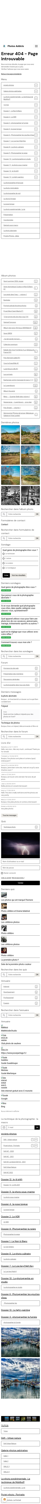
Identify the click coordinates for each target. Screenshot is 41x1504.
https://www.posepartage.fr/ (14, 1053)
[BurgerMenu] (36, 46)
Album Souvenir (20, 391)
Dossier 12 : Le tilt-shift (12, 1185)
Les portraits (20, 374)
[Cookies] (4, 1499)
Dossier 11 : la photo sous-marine (15, 165)
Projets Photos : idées (11, 236)
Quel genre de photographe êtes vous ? (18, 587)
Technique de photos (10, 723)
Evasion (20, 1003)
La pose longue (9, 204)
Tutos (6, 1431)
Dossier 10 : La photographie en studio (17, 159)
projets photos (9, 85)
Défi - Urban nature (10, 1140)
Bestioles (20, 300)
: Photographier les (10, 1303)
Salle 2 (6, 1461)
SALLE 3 (6, 1466)
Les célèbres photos (10, 922)
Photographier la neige (12, 1234)
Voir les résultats (18, 575)
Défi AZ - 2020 (9, 1151)
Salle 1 (6, 1456)
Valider (20, 883)
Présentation (8, 215)
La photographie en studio (13, 1287)
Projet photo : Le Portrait (12, 1500)
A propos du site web (20, 668)
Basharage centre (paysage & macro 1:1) (20, 380)
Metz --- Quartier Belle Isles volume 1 (20, 397)
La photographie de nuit (12, 193)
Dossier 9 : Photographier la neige (15, 153)
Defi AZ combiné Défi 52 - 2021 (15, 1162)
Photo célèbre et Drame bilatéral (15, 911)
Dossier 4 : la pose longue (13, 129)
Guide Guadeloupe (9, 1063)
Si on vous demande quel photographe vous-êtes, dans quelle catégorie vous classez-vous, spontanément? (18, 608)
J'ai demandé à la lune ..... (20, 339)
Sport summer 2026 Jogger (20, 281)
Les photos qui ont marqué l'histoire (17, 900)
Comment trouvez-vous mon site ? (16, 642)
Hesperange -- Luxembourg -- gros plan (20, 402)
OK (37, 514)
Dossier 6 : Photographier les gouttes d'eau (19, 135)
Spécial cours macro (11, 225)
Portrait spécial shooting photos (20, 306)
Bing (3, 1106)
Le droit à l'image (10, 199)
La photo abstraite (10, 231)
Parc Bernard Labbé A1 (20, 358)
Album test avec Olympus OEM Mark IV (20, 328)
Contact (4, 524)
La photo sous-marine (11, 1197)
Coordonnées (8, 220)
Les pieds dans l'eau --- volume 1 (20, 295)
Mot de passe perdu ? (18, 878)
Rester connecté (10, 873)
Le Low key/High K (10, 1271)
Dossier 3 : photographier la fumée (16, 123)
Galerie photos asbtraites (13, 91)
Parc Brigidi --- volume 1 (20, 408)
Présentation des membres (20, 674)
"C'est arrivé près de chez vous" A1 (20, 317)
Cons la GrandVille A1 (20, 363)
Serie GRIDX (20, 333)
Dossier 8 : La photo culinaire (14, 147)
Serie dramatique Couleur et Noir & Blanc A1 (20, 288)
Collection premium (20, 345)
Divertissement (20, 992)
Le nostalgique (10, 568)
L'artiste (8, 558)
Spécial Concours (20, 322)
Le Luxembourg (20, 386)
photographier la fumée (12, 1322)
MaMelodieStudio (9, 1031)
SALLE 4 (6, 1472)
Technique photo (20, 827)
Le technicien (10, 554)
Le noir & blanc (9, 1247)
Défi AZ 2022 (8, 1172)
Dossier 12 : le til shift (11, 171)
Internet (20, 987)
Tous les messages (9, 815)
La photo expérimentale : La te (14, 209)
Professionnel (20, 998)
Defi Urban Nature (10, 1167)
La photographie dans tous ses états (20, 685)
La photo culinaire (10, 1259)
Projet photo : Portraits (12, 1146)
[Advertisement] (20, 21)
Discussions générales (20, 679)
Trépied (4, 706)
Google (4, 1099)
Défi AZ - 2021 (9, 1157)
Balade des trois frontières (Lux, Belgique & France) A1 (20, 351)
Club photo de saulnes (11, 1043)
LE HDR (6, 1222)
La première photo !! (10, 960)
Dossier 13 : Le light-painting (14, 177)
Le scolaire (9, 563)
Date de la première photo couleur (16, 964)
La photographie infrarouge (13, 183)
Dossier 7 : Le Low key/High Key (15, 141)
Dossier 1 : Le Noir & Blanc (13, 111)
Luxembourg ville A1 (20, 369)
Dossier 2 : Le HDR (10, 117)
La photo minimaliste (11, 188)
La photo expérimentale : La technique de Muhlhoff (18, 98)
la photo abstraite (9, 696)
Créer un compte (6, 878)
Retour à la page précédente (11, 74)
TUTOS (6, 105)
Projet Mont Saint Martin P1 (20, 311)
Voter (6, 575)
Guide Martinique (8, 1073)
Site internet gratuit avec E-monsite (16, 1091)
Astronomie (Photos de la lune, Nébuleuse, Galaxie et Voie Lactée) (20, 414)
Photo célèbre (7, 933)
